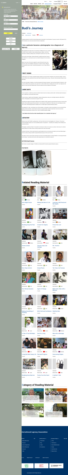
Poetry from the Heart (43, 375)
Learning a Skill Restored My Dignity (59, 203)
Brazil (30, 222)
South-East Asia (28, 35)
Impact (41, 444)
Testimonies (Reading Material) (31, 21)
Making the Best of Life (43, 203)
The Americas (24, 222)
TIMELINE (15, 48)
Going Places (40, 268)
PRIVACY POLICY (29, 457)
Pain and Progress (42, 354)
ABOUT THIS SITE (46, 457)
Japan (31, 330)
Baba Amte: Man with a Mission (59, 289)
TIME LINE (65, 3)
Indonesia (41, 35)
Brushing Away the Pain (28, 225)
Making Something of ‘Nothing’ (28, 312)
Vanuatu (62, 308)
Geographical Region (57, 3)
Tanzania (28, 199)
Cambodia (62, 351)
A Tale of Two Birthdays (28, 333)
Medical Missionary (25, 440)
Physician (24, 442)
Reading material (48, 3)
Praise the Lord (57, 225)
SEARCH (8, 33)
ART (43, 3)
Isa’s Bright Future (27, 203)
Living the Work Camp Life (29, 354)
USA (45, 222)
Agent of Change (41, 289)
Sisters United (26, 246)
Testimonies (29, 33)
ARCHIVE (35, 3)
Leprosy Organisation (26, 444)
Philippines (62, 330)
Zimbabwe (44, 199)
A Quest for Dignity (42, 225)
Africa (23, 199)
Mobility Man (56, 311)
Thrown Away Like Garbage (42, 246)
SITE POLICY (37, 457)
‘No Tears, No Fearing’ (59, 268)
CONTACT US (21, 457)
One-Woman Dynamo (27, 289)
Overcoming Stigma (58, 354)
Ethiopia (59, 199)
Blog (41, 442)
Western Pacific (55, 308)
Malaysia (31, 243)
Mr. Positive (56, 246)
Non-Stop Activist (27, 268)
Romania (59, 222)
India (61, 243)
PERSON (39, 3)
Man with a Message (58, 333)
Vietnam (46, 330)
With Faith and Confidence (44, 311)
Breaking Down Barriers (28, 375)
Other (23, 451)
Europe (54, 222)
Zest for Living (41, 333)
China (31, 351)
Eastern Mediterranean (55, 444)
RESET (16, 33)
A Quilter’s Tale (57, 375)
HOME (31, 3)
